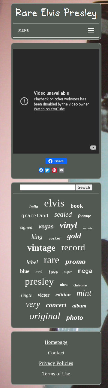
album (79, 306)
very (33, 304)
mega (85, 270)
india (33, 206)
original (44, 315)
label (32, 262)
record (73, 247)
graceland (34, 215)
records (87, 228)
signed (26, 227)
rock (38, 272)
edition (63, 295)
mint (84, 293)
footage (84, 216)
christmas (80, 285)
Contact (56, 353)
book (76, 206)
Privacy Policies (56, 363)
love (53, 272)
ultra (64, 285)
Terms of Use (56, 374)
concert (56, 305)
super (68, 272)
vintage (41, 247)
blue (24, 271)
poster (55, 238)
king (37, 236)
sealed (63, 214)
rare (51, 259)
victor (44, 295)
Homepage (56, 342)
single (26, 295)
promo (75, 261)
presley (39, 281)
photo (74, 317)
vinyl (68, 225)
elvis (54, 203)
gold (74, 235)
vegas (46, 227)
